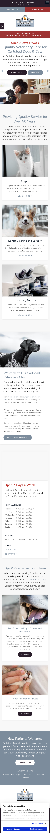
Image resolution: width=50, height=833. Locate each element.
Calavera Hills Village (11, 774)
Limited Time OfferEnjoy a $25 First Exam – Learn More (24, 34)
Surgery (25, 181)
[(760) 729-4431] (35, 72)
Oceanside (40, 774)
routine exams (13, 397)
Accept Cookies (13, 829)
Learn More (24, 196)
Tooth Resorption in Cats (25, 698)
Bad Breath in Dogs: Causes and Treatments (25, 630)
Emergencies (37, 10)
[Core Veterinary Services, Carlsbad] (25, 91)
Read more (25, 654)
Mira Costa (28, 774)
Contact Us (11, 554)
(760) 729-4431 (26, 5)
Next (48, 71)
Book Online (12, 10)
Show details (37, 824)
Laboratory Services (25, 300)
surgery (26, 397)
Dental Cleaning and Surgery (25, 241)
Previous (2, 71)
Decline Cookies (36, 829)
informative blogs (39, 579)
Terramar (25, 777)
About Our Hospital (17, 437)
